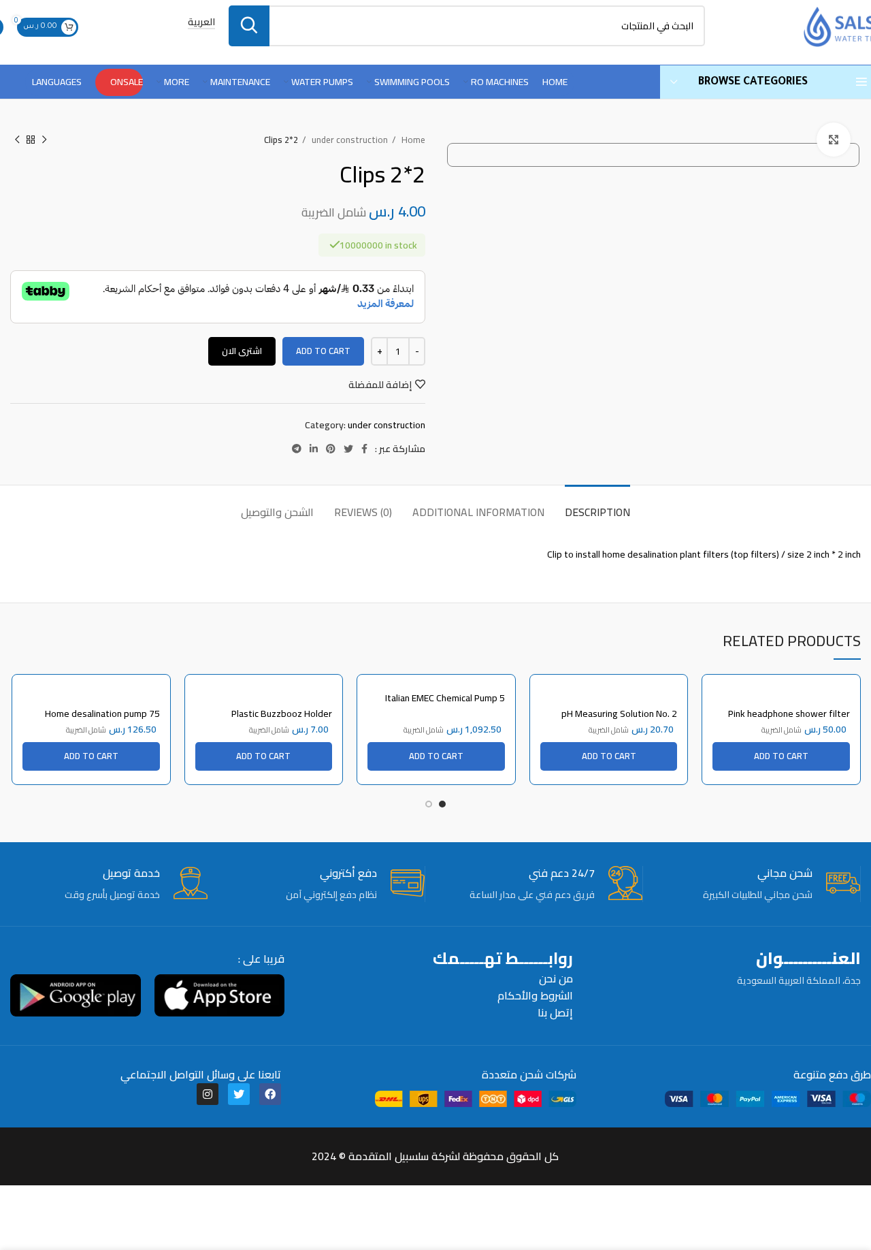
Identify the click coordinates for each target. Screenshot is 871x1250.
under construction (349, 140)
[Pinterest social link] (331, 449)
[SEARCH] (249, 25)
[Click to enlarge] (834, 140)
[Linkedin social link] (314, 449)
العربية (201, 22)
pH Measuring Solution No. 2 (619, 713)
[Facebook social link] (364, 449)
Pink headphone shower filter (789, 713)
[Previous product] (44, 140)
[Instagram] (207, 1094)
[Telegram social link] (297, 449)
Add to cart (323, 350)
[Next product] (17, 140)
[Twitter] (239, 1094)
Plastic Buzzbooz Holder (281, 713)
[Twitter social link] (348, 449)
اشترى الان (242, 350)
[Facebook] (270, 1094)
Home (412, 140)
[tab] (597, 505)
